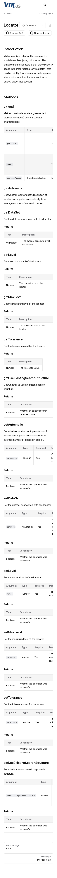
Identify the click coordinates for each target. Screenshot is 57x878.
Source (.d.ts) (42, 33)
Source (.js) (16, 33)
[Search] (44, 5)
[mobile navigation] (52, 5)
